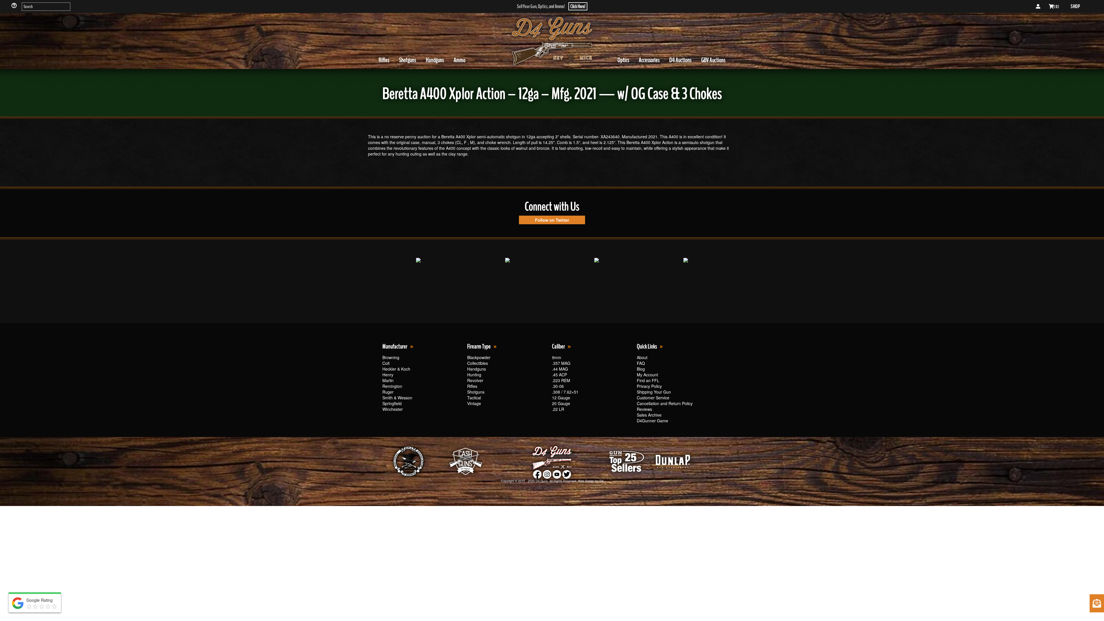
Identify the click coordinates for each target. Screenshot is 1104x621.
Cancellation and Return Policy (665, 403)
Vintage (474, 403)
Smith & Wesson (397, 397)
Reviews (644, 409)
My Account (647, 374)
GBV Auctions (713, 60)
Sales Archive (649, 415)
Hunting (474, 374)
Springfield (392, 403)
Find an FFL (648, 380)
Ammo (459, 60)
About (642, 357)
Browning (390, 357)
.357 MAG (561, 363)
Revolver (475, 380)
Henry (387, 374)
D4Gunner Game (652, 420)
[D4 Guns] (552, 41)
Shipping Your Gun (654, 392)
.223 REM (561, 380)
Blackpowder (478, 357)
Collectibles (477, 363)
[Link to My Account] (1038, 6)
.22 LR (558, 409)
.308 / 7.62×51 (565, 392)
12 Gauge (561, 397)
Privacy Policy (649, 386)
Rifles (384, 60)
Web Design (586, 481)
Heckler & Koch (396, 369)
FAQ (641, 363)
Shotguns (407, 60)
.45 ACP (559, 374)
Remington (392, 386)
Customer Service (653, 397)
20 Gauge (561, 403)
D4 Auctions (680, 60)
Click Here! (577, 6)
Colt (386, 363)
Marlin (388, 380)
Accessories (649, 60)
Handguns (435, 60)
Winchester (392, 409)
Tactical (474, 397)
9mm (556, 357)
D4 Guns (542, 481)
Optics (623, 60)
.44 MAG (560, 369)
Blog (641, 369)
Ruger (388, 392)
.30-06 (558, 386)
